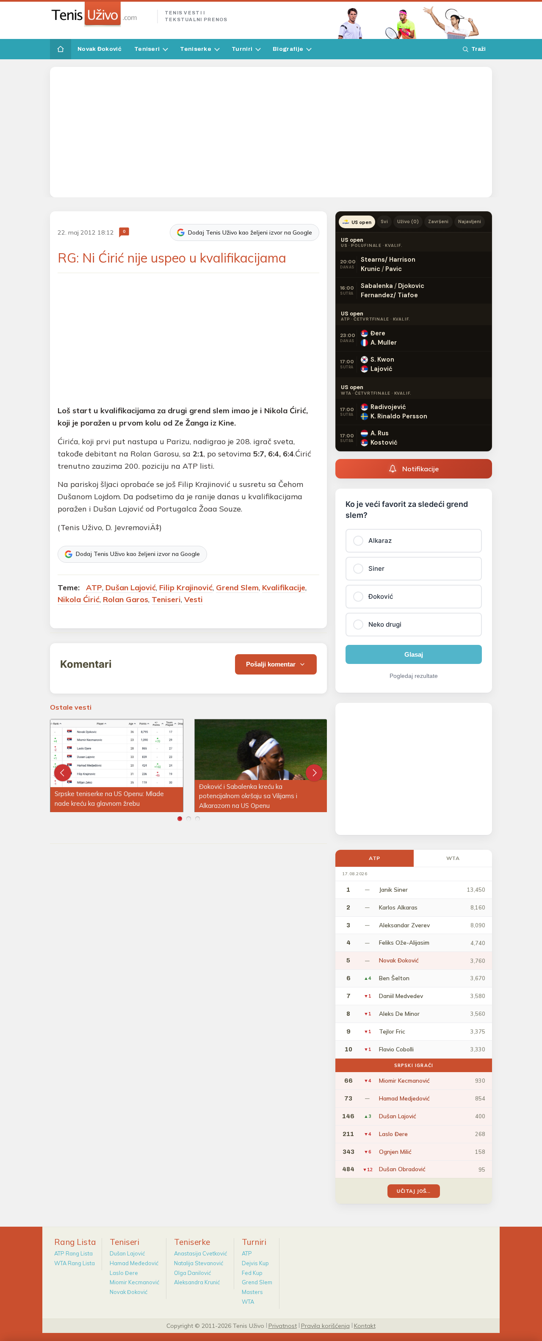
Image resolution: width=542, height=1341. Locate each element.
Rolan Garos (125, 599)
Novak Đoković (99, 49)
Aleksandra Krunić (197, 1282)
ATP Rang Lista (73, 1253)
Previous (62, 772)
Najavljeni (469, 221)
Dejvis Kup (255, 1263)
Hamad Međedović (134, 1263)
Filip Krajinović (186, 587)
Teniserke (195, 49)
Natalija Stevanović (198, 1263)
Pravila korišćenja (325, 1325)
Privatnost (282, 1325)
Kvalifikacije (283, 587)
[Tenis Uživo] (100, 14)
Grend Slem (237, 587)
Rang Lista (75, 1242)
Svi (384, 221)
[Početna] (60, 49)
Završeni (438, 221)
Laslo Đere (124, 1272)
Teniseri (147, 49)
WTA (453, 858)
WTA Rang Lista (74, 1263)
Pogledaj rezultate (414, 675)
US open (361, 222)
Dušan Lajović (130, 587)
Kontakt (365, 1325)
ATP (94, 587)
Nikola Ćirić (79, 599)
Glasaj (413, 654)
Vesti (193, 599)
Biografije (288, 49)
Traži (478, 49)
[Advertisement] (271, 132)
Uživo (408, 221)
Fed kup (252, 1272)
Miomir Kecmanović (134, 1282)
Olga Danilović (192, 1272)
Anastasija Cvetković (200, 1253)
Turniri (242, 49)
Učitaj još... (413, 1191)
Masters (252, 1291)
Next (314, 772)
